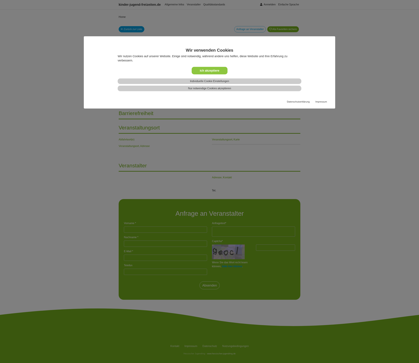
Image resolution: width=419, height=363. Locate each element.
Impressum (321, 101)
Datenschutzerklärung (298, 101)
